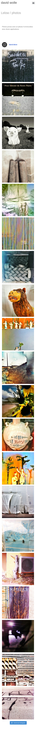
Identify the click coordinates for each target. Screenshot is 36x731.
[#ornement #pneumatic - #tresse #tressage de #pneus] (18, 267)
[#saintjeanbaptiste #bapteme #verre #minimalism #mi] (18, 468)
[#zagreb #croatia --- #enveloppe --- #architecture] (18, 502)
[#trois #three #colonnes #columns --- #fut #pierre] (18, 166)
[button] (33, 3)
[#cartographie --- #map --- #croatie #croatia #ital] (18, 535)
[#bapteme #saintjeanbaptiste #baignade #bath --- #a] (18, 200)
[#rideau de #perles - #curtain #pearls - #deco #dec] (18, 233)
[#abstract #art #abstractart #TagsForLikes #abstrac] (18, 636)
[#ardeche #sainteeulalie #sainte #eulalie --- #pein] (18, 133)
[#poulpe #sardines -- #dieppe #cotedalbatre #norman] (18, 66)
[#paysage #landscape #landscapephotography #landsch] (18, 368)
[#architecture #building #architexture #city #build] (18, 602)
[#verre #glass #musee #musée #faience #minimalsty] (18, 334)
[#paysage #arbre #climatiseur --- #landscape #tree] (18, 569)
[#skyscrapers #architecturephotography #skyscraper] (18, 669)
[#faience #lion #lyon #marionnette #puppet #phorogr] (18, 300)
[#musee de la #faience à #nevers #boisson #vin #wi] (18, 435)
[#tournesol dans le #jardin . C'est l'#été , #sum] (18, 401)
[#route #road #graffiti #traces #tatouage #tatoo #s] (18, 703)
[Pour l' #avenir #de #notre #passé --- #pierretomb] (18, 99)
